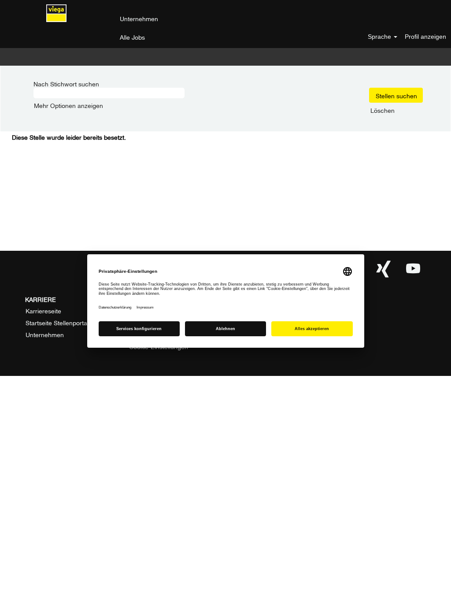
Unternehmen (139, 18)
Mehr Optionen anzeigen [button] (68, 105)
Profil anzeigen (425, 36)
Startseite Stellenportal (57, 322)
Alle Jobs (132, 36)
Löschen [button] (382, 110)
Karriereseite (43, 310)
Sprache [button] (380, 36)
